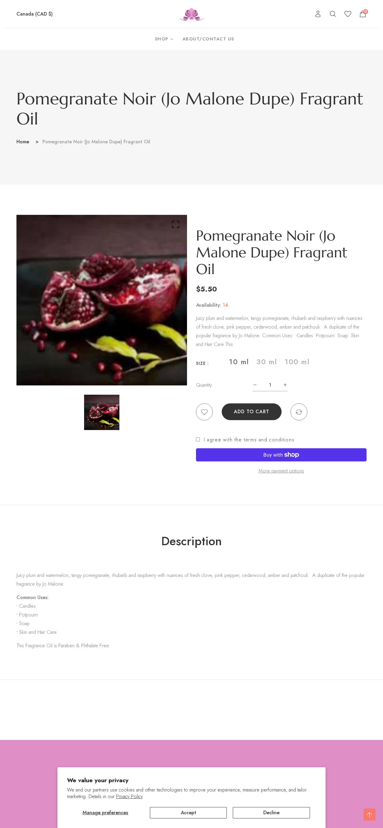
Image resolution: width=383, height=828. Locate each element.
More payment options (281, 470)
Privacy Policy (129, 796)
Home (22, 141)
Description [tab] (191, 541)
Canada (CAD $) (35, 13)
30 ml (266, 361)
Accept (188, 812)
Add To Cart (251, 411)
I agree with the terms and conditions (249, 439)
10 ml (239, 361)
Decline (271, 812)
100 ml (297, 361)
